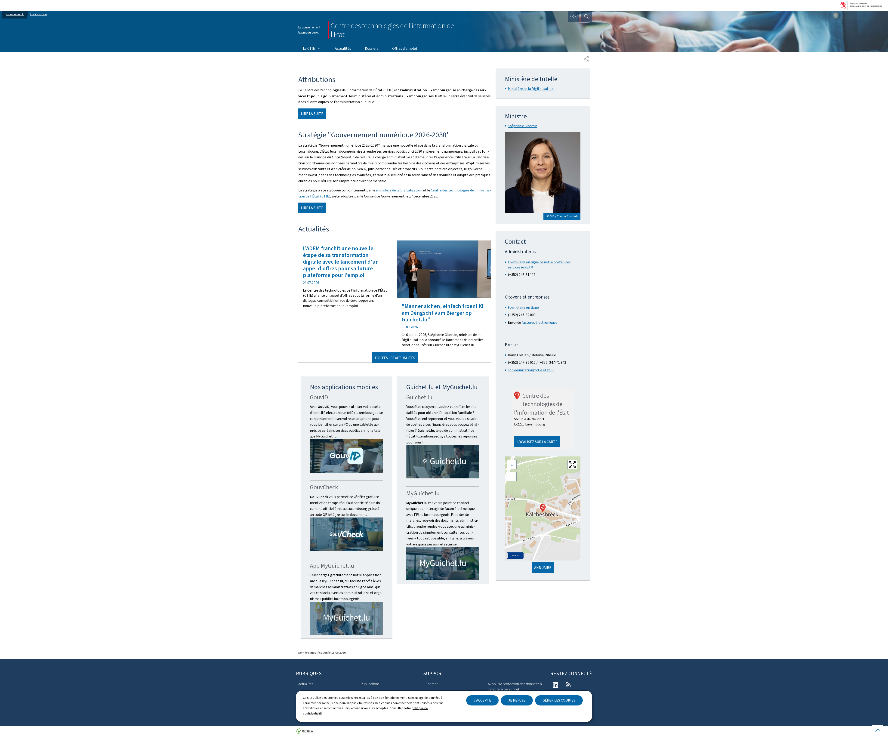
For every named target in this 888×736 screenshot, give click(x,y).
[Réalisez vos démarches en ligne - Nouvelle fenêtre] (443, 563)
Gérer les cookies (559, 700)
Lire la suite (312, 113)
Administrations (38, 14)
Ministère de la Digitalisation (531, 88)
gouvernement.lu (15, 14)
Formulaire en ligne (523, 307)
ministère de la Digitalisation (399, 190)
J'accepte (482, 700)
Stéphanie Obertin (522, 125)
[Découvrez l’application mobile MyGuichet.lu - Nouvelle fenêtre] (346, 618)
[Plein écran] (572, 464)
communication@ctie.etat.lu (531, 370)
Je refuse (516, 700)
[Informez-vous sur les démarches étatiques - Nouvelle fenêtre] (443, 462)
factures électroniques (539, 322)
